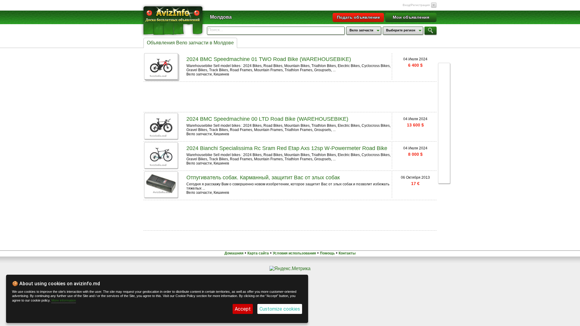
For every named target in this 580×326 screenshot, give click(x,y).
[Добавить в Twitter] (444, 115)
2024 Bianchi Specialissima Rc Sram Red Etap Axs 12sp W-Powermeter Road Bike (286, 148)
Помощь (327, 253)
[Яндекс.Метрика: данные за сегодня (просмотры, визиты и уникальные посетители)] (290, 268)
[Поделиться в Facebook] (444, 80)
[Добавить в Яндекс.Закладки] (444, 126)
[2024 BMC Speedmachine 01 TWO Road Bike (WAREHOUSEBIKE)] (161, 75)
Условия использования (294, 253)
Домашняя (233, 253)
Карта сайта (258, 253)
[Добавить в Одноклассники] (444, 137)
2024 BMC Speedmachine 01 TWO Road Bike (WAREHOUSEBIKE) (268, 59)
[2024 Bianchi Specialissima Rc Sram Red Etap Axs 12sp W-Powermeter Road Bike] (161, 165)
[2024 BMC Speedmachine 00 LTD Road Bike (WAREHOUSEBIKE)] (161, 135)
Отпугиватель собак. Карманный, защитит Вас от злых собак (263, 177)
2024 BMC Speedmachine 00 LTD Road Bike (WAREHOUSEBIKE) (267, 119)
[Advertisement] (290, 96)
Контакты (347, 253)
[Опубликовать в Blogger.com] (444, 172)
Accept (243, 309)
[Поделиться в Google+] (444, 69)
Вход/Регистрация (416, 5)
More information (63, 300)
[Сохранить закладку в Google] (444, 103)
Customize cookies (279, 309)
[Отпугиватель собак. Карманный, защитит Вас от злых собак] (161, 192)
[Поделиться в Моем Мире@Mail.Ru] (444, 149)
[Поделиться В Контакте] (444, 92)
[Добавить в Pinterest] (444, 160)
